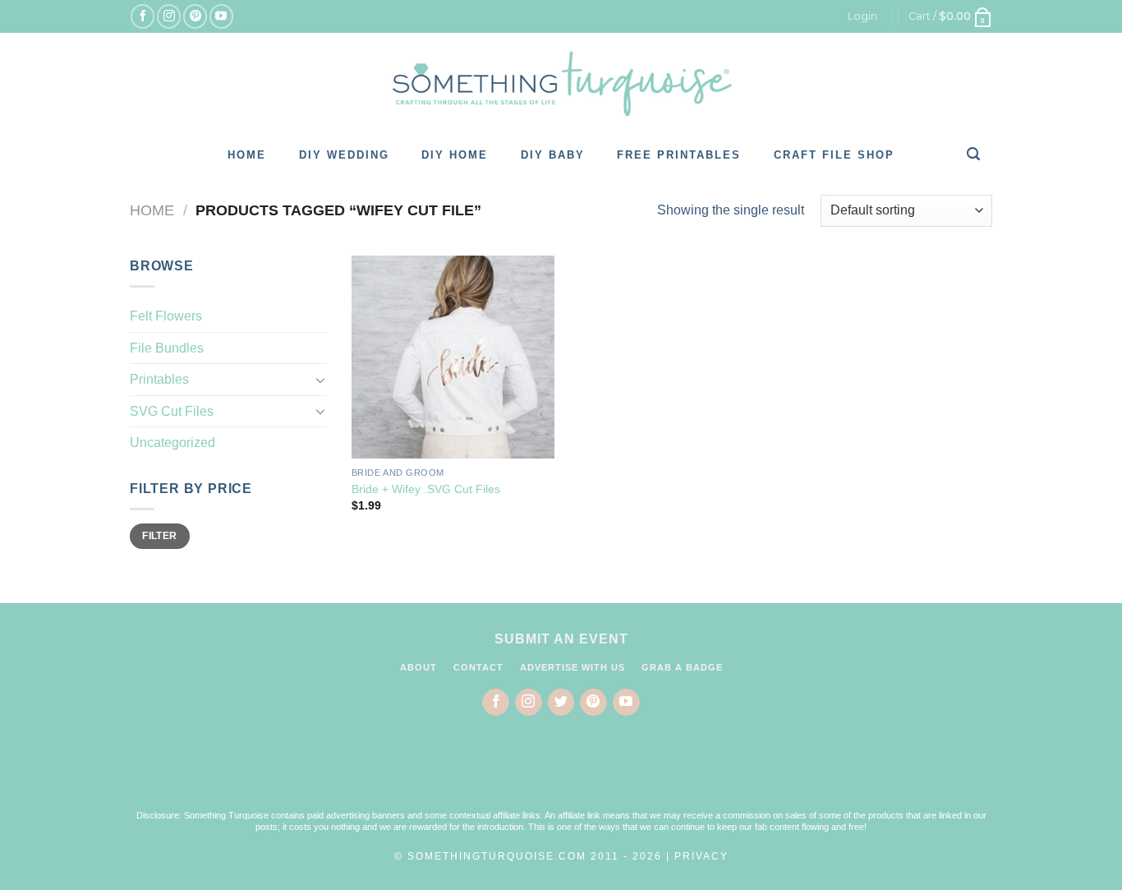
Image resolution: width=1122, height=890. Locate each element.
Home (247, 155)
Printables (159, 379)
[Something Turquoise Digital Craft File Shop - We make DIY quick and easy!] (561, 84)
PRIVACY (701, 856)
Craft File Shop (834, 155)
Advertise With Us (572, 667)
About (418, 667)
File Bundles (167, 348)
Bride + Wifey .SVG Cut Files (426, 489)
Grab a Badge (682, 667)
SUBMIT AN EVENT (561, 639)
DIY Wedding (344, 155)
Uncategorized (172, 443)
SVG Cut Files (172, 411)
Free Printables (679, 155)
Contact (478, 667)
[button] (561, 773)
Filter (159, 536)
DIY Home (454, 155)
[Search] (974, 154)
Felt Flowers (166, 316)
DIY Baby (553, 155)
